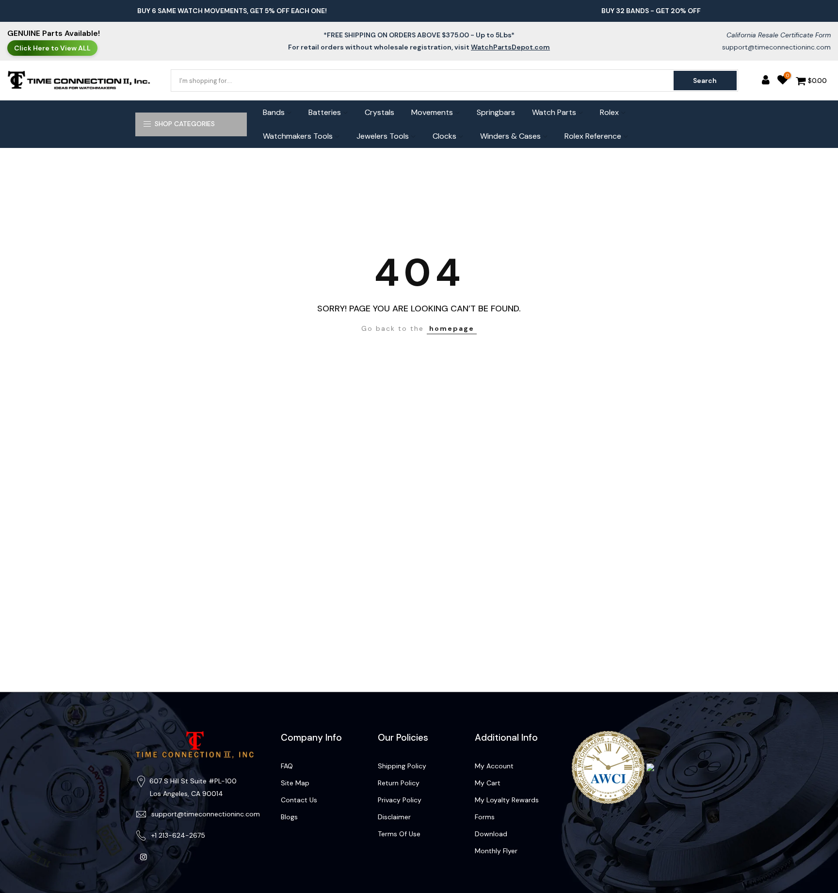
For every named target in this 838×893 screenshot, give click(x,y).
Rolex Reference (592, 136)
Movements (432, 112)
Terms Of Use (399, 833)
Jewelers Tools (382, 136)
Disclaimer (394, 816)
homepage (451, 328)
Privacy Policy (399, 800)
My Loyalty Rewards (507, 800)
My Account (494, 766)
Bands (274, 112)
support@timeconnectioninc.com (776, 47)
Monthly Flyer (496, 850)
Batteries (324, 112)
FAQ (287, 766)
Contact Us (299, 800)
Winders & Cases (510, 136)
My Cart (487, 783)
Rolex (609, 112)
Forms (485, 816)
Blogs (289, 816)
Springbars (496, 112)
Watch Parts (554, 112)
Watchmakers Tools (298, 136)
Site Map (295, 783)
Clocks (444, 136)
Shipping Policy (402, 766)
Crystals (379, 112)
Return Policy (398, 783)
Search (705, 80)
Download (491, 833)
